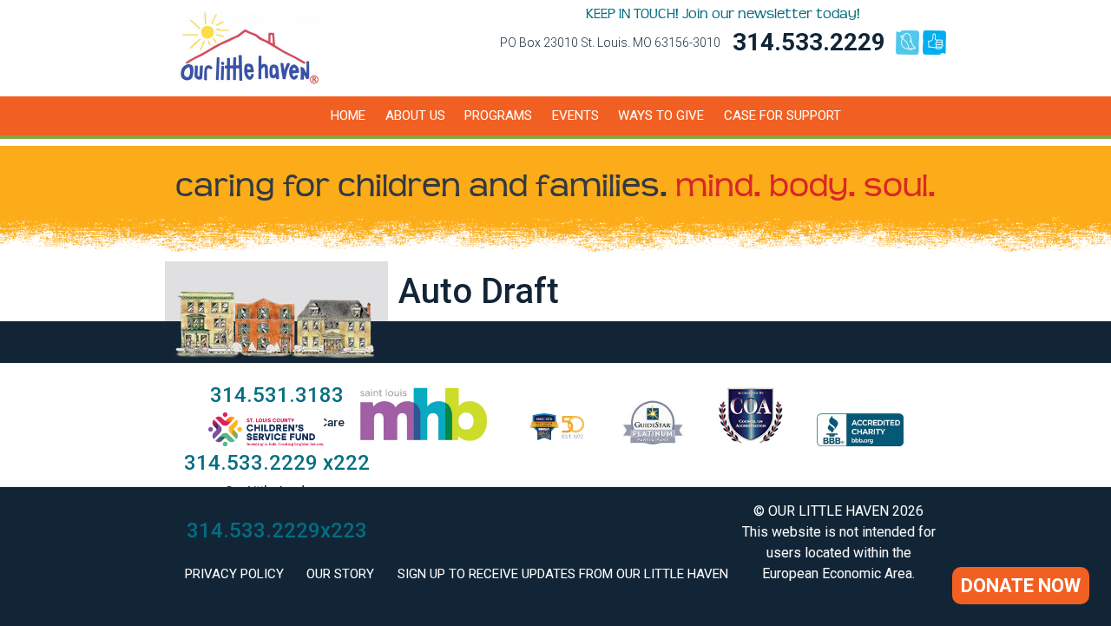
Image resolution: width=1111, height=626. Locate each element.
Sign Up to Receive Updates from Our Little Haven (563, 574)
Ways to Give (661, 115)
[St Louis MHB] (423, 441)
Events (575, 115)
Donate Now (1021, 585)
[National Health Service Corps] (556, 441)
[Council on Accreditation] (751, 441)
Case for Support (782, 115)
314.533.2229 (809, 42)
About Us (415, 115)
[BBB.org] (860, 441)
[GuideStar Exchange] (653, 441)
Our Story (340, 574)
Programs (498, 115)
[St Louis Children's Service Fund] (266, 441)
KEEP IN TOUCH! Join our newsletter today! (723, 14)
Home (348, 115)
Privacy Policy (234, 574)
